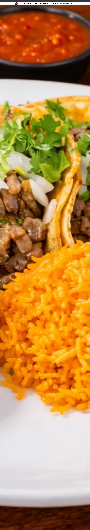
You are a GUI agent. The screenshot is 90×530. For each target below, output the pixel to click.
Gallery (40, 3)
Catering (60, 3)
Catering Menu (46, 3)
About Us (29, 3)
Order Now (66, 3)
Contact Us (53, 3)
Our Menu (35, 3)
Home (25, 3)
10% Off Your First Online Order (45, 0)
